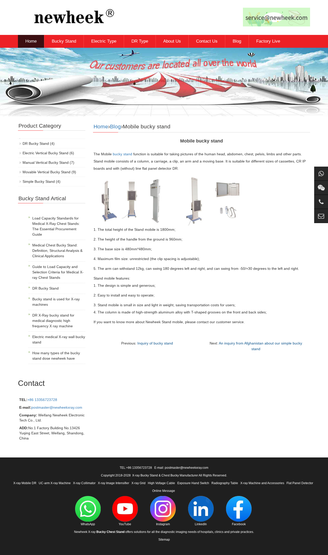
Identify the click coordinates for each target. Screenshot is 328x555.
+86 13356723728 (42, 400)
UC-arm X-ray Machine (55, 483)
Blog (237, 41)
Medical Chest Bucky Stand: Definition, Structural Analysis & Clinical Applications (57, 250)
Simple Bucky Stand (39, 181)
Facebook (239, 524)
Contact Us (207, 41)
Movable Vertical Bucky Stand (46, 172)
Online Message (163, 491)
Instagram (163, 524)
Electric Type (103, 41)
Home (31, 41)
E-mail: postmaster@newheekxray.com (181, 468)
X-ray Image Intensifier (113, 483)
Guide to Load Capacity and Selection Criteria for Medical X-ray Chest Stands (58, 272)
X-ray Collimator (84, 483)
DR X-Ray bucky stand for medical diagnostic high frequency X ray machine (53, 320)
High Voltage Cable (161, 483)
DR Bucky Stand (36, 143)
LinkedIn (201, 524)
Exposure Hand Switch (193, 483)
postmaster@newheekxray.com (56, 407)
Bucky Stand (64, 41)
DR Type (139, 41)
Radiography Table (224, 483)
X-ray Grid (138, 483)
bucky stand (122, 154)
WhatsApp (88, 524)
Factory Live (268, 41)
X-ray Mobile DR (24, 483)
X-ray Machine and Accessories (262, 483)
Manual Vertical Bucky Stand (46, 162)
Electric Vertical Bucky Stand (45, 153)
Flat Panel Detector (299, 483)
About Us (172, 41)
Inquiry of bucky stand (155, 343)
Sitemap (164, 539)
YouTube (125, 524)
